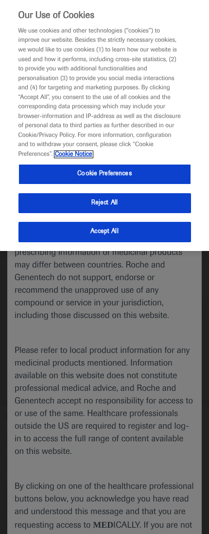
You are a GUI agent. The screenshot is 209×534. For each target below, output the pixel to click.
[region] (104, 125)
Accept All (104, 231)
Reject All (104, 203)
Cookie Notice (73, 154)
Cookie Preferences (104, 174)
